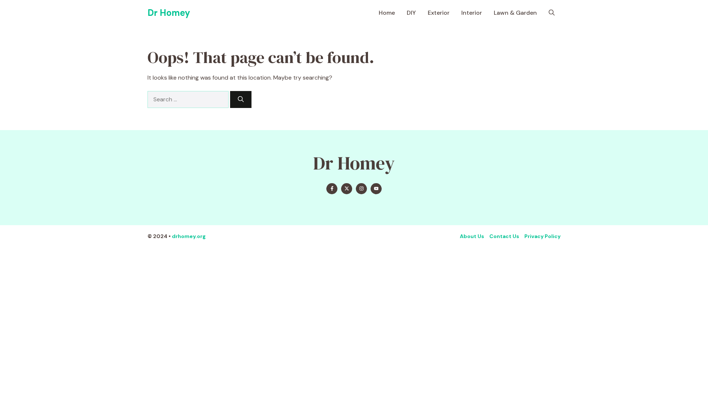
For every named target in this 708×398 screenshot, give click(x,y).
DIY (411, 13)
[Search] (240, 99)
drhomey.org (189, 236)
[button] (551, 13)
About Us (472, 236)
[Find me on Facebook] (331, 188)
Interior (471, 13)
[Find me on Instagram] (361, 188)
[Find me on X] (346, 188)
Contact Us (504, 236)
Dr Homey (169, 12)
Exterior (439, 13)
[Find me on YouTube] (376, 188)
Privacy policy (542, 236)
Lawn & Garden (515, 13)
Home (387, 13)
